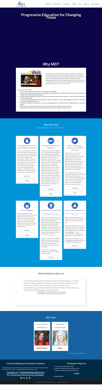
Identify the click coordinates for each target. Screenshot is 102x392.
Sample (27, 180)
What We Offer (57, 4)
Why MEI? (48, 4)
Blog (80, 4)
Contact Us (86, 4)
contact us (53, 250)
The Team (74, 4)
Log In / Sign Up (95, 4)
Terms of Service (59, 376)
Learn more (27, 176)
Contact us (12, 372)
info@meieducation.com (32, 372)
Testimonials (66, 4)
